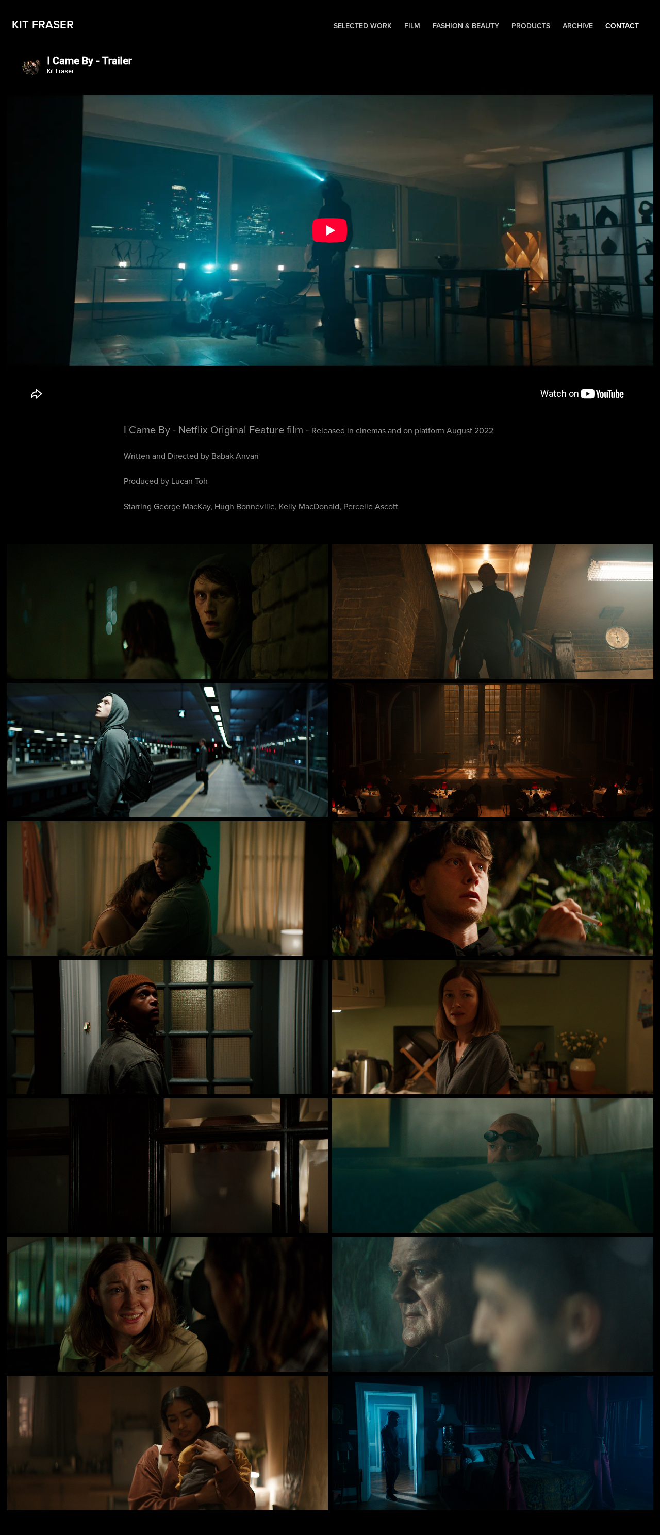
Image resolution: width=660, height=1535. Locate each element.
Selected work (363, 26)
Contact (622, 26)
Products (531, 26)
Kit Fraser (46, 24)
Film (412, 26)
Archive (578, 26)
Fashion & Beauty (466, 26)
